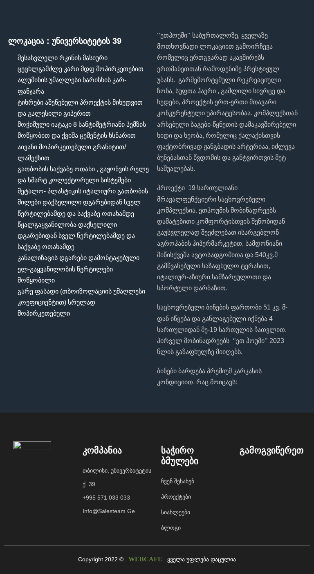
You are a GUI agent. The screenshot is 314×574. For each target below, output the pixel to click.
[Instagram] (264, 472)
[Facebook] (248, 472)
